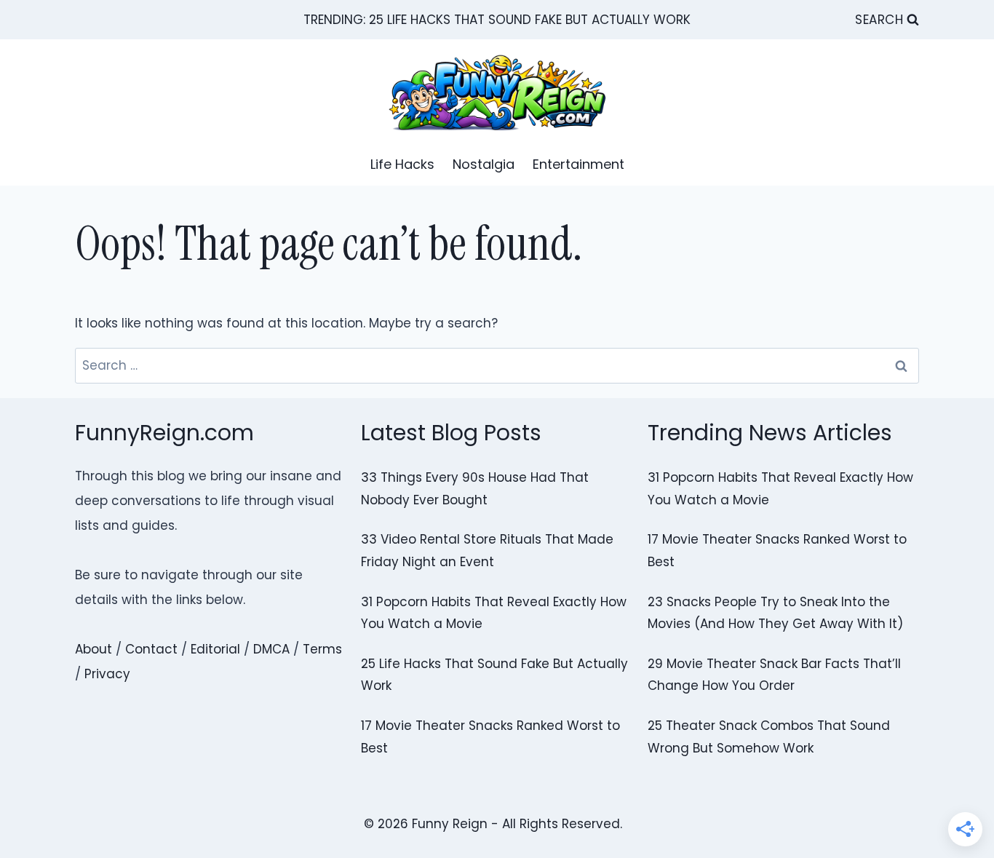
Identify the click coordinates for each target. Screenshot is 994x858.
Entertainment (578, 164)
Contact (151, 649)
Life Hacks (402, 164)
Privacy (107, 674)
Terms (322, 649)
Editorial (215, 649)
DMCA (271, 649)
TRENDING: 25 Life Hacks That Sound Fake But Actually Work (497, 19)
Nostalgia (483, 164)
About (93, 649)
